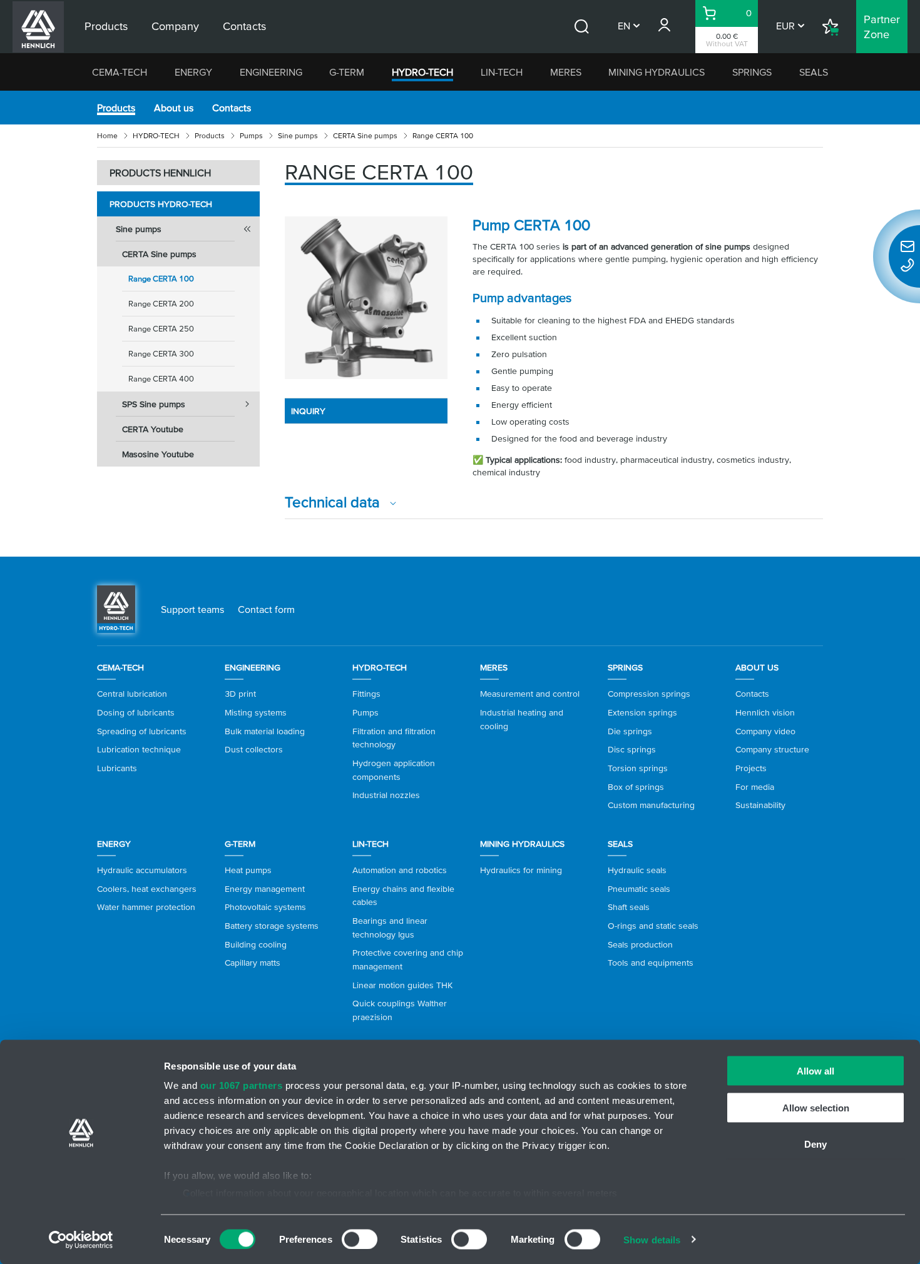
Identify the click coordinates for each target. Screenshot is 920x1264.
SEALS (813, 72)
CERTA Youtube (152, 429)
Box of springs (636, 787)
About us (173, 107)
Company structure (772, 749)
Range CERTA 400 (161, 378)
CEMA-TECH (119, 72)
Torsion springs (638, 768)
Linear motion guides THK (402, 985)
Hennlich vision (765, 712)
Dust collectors (254, 749)
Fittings (366, 694)
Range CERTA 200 (161, 303)
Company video (765, 731)
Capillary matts (252, 963)
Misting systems (256, 712)
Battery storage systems (272, 926)
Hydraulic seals (637, 870)
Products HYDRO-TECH (161, 204)
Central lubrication (132, 694)
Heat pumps (248, 870)
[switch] (359, 1239)
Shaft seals (629, 907)
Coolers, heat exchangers (147, 889)
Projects (751, 768)
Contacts (231, 107)
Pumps (251, 135)
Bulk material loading (265, 731)
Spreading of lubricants (142, 731)
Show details (651, 1239)
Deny (815, 1144)
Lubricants (117, 768)
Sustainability (760, 805)
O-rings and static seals (653, 926)
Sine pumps (298, 135)
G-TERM (346, 72)
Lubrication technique (139, 749)
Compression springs (649, 694)
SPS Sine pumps (153, 404)
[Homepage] (116, 608)
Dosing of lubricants (136, 712)
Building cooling (256, 944)
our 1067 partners (241, 1085)
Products (116, 107)
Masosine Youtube (158, 454)
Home (107, 135)
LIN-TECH (502, 72)
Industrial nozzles (386, 795)
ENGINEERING (271, 72)
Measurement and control (530, 694)
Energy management (265, 889)
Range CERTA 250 (161, 328)
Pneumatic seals (639, 889)
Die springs (630, 731)
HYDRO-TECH (422, 72)
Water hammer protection (146, 907)
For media (754, 787)
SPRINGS (752, 72)
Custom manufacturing (651, 805)
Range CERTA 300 (161, 353)
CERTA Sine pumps (365, 135)
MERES (565, 72)
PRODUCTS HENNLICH (160, 172)
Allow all (815, 1071)
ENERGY (193, 72)
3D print (240, 694)
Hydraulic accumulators (142, 870)
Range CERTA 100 (161, 278)
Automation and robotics (399, 870)
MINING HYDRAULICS (656, 72)
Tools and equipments (650, 963)
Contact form (266, 609)
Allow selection (815, 1107)
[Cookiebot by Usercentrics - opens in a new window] (81, 1239)
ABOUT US (757, 667)
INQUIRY (308, 411)
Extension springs (642, 712)
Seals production (640, 944)
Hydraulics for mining (521, 870)
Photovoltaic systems (265, 907)
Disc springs (632, 749)
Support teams (192, 609)
